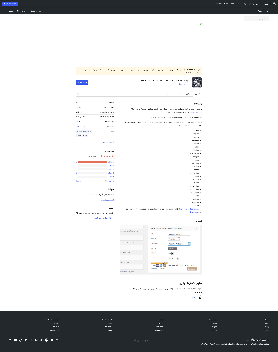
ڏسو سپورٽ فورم (107, 199)
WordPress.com (52, 320)
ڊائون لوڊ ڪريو (82, 82)
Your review (109, 181)
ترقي (169, 94)
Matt (56, 323)
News (267, 323)
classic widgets (196, 112)
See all (78, 181)
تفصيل (197, 94)
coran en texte (81, 131)
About (267, 320)
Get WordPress (10, 4)
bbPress (55, 327)
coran (90, 131)
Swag (109, 330)
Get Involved (107, 320)
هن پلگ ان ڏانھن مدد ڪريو (104, 218)
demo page (194, 212)
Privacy (266, 330)
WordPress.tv (158, 330)
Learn (162, 320)
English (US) (80, 126)
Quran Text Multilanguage (188, 209)
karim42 (182, 84)
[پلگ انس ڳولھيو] (246, 18)
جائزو (188, 94)
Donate (108, 327)
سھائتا (78, 94)
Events (109, 323)
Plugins (214, 327)
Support (161, 323)
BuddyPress (54, 330)
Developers (160, 327)
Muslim (85, 135)
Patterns (214, 330)
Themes (214, 323)
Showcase (213, 320)
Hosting (266, 327)
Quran (79, 135)
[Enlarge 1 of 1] (199, 227)
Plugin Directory (263, 11)
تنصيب (178, 94)
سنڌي (247, 340)
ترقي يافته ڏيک (108, 142)
